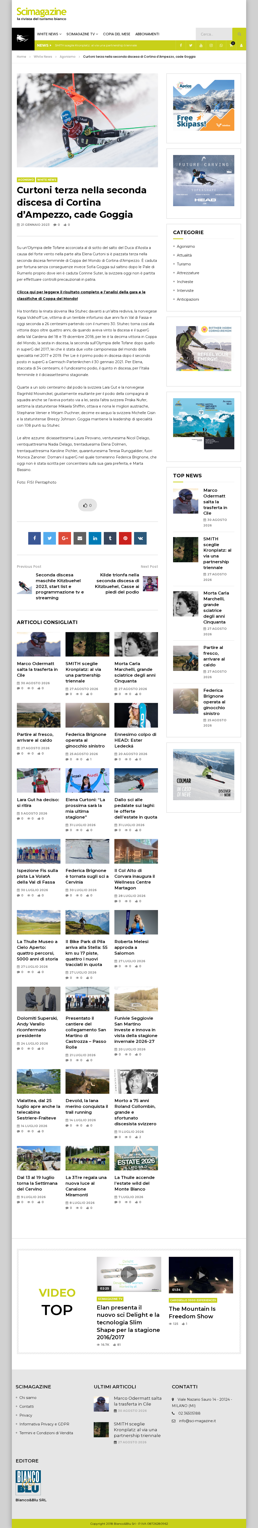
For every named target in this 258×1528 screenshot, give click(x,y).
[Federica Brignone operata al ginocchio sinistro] (87, 715)
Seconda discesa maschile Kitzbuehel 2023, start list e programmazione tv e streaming (60, 586)
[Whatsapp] (221, 45)
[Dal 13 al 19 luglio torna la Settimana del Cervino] (38, 1158)
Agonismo (68, 56)
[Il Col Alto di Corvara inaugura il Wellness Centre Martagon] (136, 851)
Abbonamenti (147, 34)
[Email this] (80, 538)
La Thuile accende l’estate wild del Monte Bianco (134, 1183)
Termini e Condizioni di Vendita (46, 1433)
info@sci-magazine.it (197, 1421)
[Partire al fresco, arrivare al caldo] (38, 715)
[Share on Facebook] (34, 538)
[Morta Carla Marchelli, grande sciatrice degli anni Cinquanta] (136, 644)
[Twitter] (191, 45)
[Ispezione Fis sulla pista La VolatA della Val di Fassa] (38, 851)
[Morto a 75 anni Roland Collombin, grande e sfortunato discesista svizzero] (136, 1081)
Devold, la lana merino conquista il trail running (87, 1106)
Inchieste (185, 281)
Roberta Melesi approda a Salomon (131, 947)
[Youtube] (201, 45)
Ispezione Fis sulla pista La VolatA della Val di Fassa (37, 876)
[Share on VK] (140, 538)
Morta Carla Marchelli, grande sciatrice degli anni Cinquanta (98, 45)
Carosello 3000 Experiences (193, 1300)
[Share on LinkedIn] (95, 538)
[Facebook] (181, 45)
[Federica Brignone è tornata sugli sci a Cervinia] (87, 851)
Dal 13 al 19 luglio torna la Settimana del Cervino (37, 1183)
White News (47, 34)
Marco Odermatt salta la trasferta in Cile (37, 669)
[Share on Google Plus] (64, 538)
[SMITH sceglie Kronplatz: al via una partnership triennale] (87, 644)
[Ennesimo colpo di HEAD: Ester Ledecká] (136, 715)
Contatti (26, 1406)
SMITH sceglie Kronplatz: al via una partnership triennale (137, 1429)
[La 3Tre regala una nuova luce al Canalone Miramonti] (87, 1158)
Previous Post (29, 566)
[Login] (241, 45)
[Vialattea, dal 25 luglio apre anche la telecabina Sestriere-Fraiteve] (38, 1081)
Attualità (184, 255)
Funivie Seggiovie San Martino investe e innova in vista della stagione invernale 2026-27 (135, 1030)
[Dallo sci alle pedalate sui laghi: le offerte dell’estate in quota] (136, 780)
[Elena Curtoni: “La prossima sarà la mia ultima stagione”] (87, 780)
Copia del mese (116, 34)
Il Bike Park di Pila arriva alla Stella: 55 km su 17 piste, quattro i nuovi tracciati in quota (87, 953)
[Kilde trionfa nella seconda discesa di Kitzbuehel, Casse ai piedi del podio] (150, 583)
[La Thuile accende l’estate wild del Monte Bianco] (136, 1158)
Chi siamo (28, 1397)
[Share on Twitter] (49, 538)
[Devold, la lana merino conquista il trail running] (87, 1081)
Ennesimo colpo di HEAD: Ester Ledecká (135, 740)
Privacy (25, 1415)
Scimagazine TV (81, 34)
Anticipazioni (188, 299)
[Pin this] (125, 538)
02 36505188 (189, 1413)
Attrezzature (188, 273)
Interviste (185, 290)
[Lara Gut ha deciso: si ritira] (38, 780)
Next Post (149, 566)
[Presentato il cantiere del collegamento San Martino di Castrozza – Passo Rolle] (87, 999)
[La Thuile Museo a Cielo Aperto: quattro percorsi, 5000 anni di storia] (38, 922)
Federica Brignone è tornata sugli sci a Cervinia (87, 876)
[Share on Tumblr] (110, 538)
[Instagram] (211, 45)
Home (21, 56)
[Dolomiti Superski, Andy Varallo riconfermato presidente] (38, 999)
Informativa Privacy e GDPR (44, 1424)
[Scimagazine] (42, 14)
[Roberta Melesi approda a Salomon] (136, 922)
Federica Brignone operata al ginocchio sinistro (86, 740)
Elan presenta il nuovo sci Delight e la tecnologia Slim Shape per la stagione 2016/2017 (128, 1322)
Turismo (184, 264)
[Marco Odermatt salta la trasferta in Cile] (38, 644)
